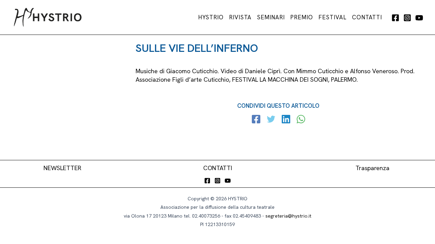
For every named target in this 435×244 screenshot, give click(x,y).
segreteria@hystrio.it (288, 216)
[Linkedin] (286, 120)
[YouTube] (419, 18)
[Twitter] (271, 120)
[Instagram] (407, 18)
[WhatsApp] (301, 120)
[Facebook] (395, 18)
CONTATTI (217, 168)
